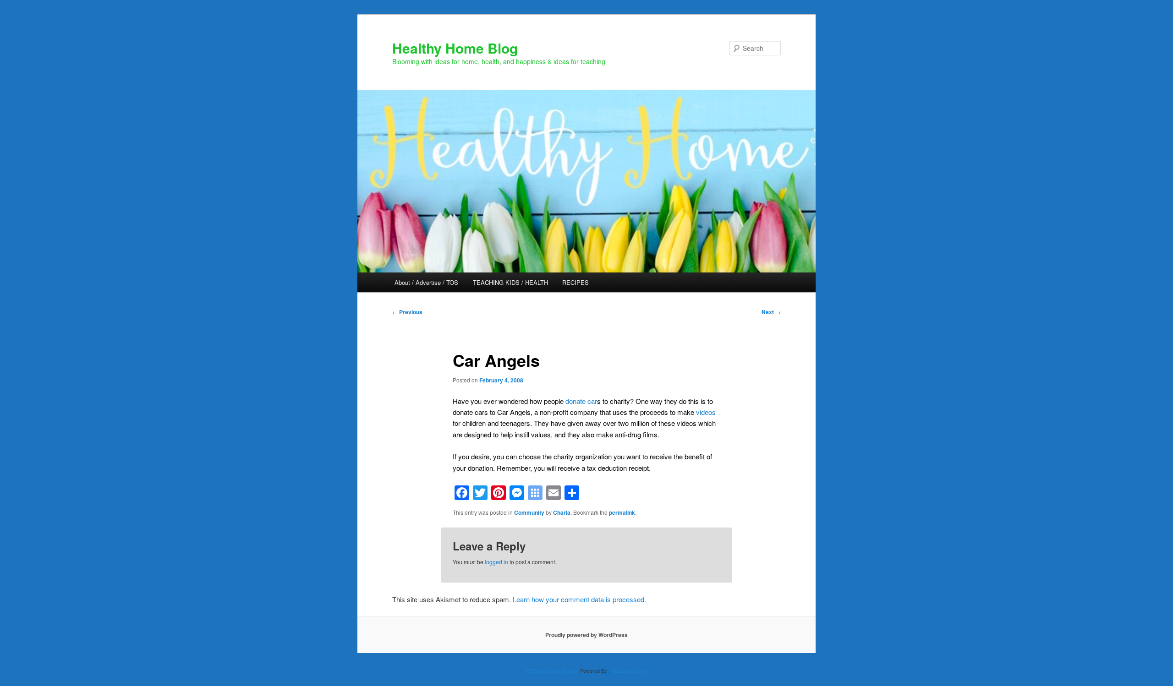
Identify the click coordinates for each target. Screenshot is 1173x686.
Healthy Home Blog (455, 48)
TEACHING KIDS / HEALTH (510, 282)
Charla (561, 512)
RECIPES (575, 282)
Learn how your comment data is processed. (579, 599)
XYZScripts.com (629, 670)
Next (771, 312)
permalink (622, 512)
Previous (407, 312)
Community (529, 512)
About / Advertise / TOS (426, 282)
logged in (496, 562)
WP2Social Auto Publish (552, 670)
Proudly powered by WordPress (586, 635)
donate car (581, 401)
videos (706, 412)
